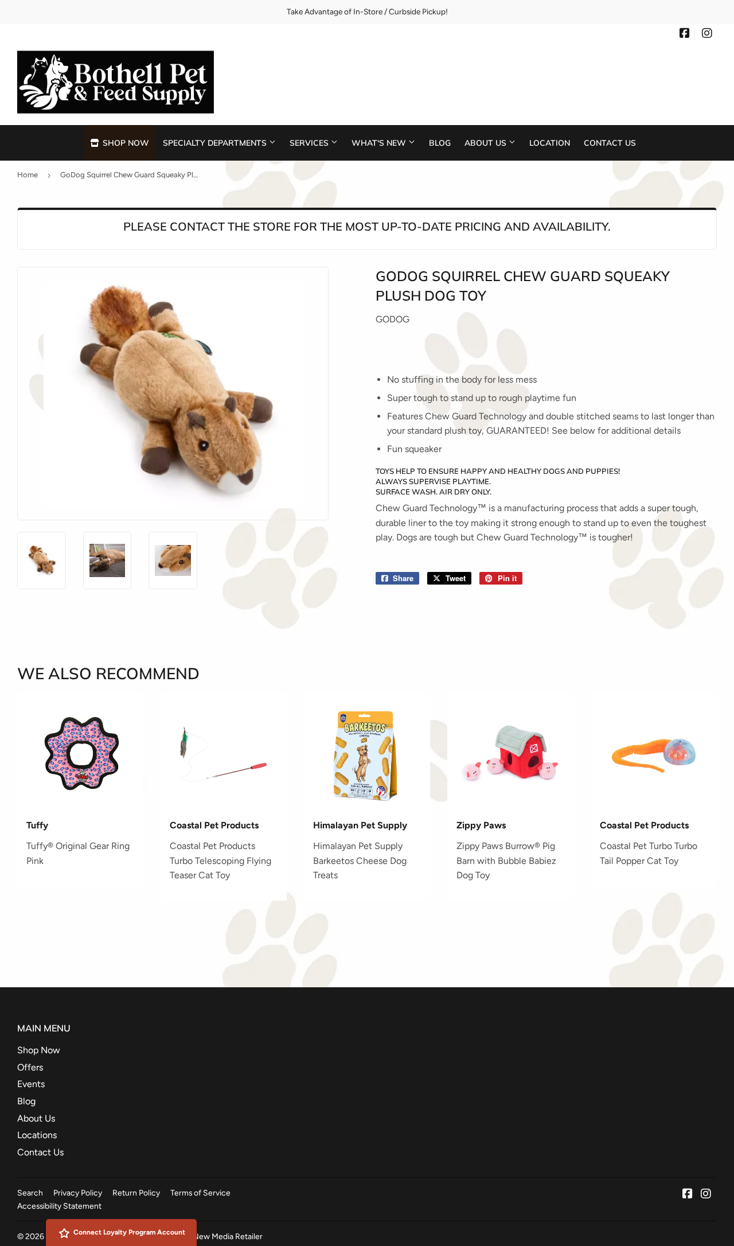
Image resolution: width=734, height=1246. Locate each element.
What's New (380, 142)
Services (310, 142)
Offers (30, 1067)
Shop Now (124, 142)
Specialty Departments (216, 142)
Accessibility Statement (59, 1205)
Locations (37, 1135)
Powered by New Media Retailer (206, 1236)
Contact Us (610, 142)
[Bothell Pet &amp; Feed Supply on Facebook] (685, 34)
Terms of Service (200, 1192)
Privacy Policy (77, 1192)
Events (31, 1083)
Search (30, 1192)
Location (549, 142)
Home (27, 174)
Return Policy (136, 1192)
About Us (486, 142)
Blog (440, 142)
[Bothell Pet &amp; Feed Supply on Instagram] (707, 34)
